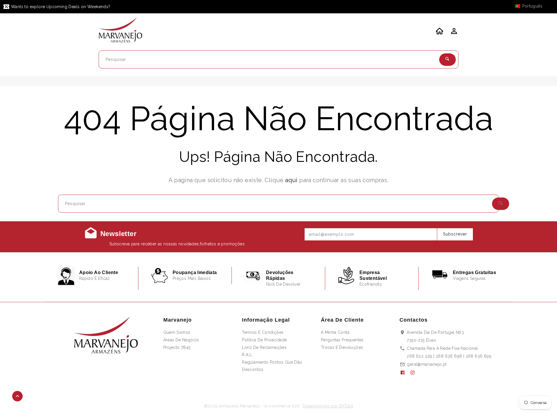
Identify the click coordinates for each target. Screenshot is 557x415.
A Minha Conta (335, 332)
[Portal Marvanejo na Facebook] (404, 372)
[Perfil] (453, 32)
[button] (531, 6)
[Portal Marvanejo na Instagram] (414, 372)
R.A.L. (247, 354)
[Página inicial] (124, 31)
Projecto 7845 (177, 347)
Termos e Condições (262, 332)
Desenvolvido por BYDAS (328, 406)
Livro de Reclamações (264, 347)
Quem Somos (177, 332)
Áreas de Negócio (181, 340)
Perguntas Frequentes (342, 340)
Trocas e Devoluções (342, 347)
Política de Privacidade (264, 340)
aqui (291, 180)
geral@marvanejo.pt (426, 364)
